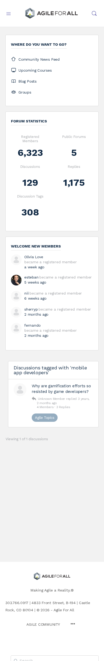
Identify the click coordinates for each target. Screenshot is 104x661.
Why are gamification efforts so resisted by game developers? (61, 389)
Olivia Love (33, 257)
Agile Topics (44, 418)
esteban (31, 277)
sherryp (31, 309)
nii (26, 293)
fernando (32, 325)
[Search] (94, 13)
